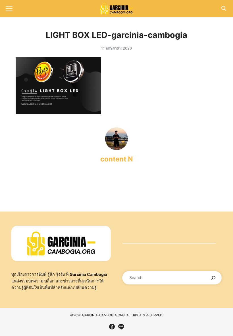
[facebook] (112, 326)
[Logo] (116, 8)
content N (116, 159)
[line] (121, 326)
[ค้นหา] (213, 278)
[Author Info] (116, 148)
